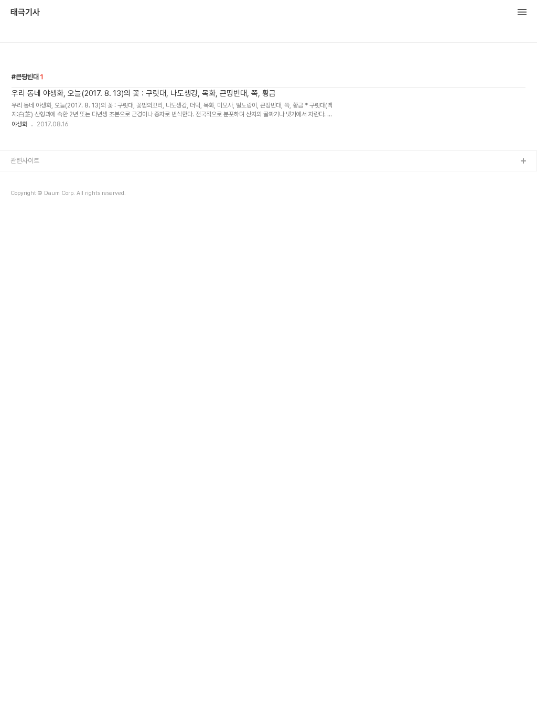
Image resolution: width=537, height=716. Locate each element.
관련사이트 (24, 161)
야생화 (19, 124)
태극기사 (25, 12)
